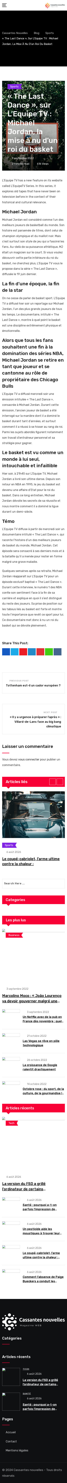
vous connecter (28, 759)
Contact (11, 1441)
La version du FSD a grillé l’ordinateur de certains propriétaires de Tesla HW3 (25, 1189)
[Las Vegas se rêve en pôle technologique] (11, 1041)
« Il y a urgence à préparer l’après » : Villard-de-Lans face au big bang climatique (35, 721)
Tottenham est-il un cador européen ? (33, 685)
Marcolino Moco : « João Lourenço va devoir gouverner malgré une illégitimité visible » (31, 1001)
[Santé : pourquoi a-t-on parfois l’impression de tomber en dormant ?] (11, 1205)
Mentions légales (17, 1450)
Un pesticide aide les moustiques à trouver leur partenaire (41, 1233)
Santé (27, 1393)
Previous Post (19, 680)
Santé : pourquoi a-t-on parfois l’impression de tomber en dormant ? (40, 1209)
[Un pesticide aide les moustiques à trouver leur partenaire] (11, 1229)
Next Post (51, 712)
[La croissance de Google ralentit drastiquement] (11, 1065)
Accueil (11, 1432)
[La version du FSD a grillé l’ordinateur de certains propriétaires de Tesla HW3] (33, 1144)
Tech (26, 1369)
